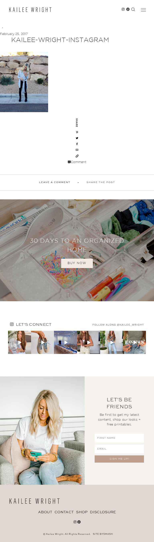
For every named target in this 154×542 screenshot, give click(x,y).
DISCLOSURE (103, 512)
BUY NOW (77, 263)
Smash (108, 534)
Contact (64, 512)
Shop (81, 512)
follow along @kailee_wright (118, 325)
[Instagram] (29, 351)
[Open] (19, 342)
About (45, 512)
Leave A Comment (54, 182)
